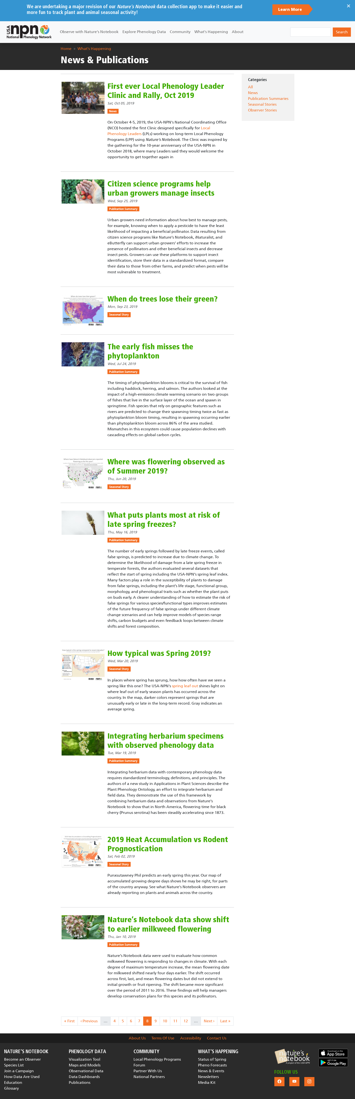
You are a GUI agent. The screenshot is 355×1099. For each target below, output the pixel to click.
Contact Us (216, 1038)
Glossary (11, 1088)
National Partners (149, 1076)
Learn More (290, 10)
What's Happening (211, 31)
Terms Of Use (162, 1038)
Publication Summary (123, 209)
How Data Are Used (22, 1076)
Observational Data (86, 1071)
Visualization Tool (84, 1059)
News (113, 111)
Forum (139, 1065)
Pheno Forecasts (212, 1065)
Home (66, 48)
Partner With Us (148, 1071)
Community (180, 31)
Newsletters (208, 1076)
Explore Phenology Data (144, 31)
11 (177, 1020)
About (237, 31)
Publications (79, 1082)
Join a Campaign (19, 1071)
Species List (14, 1065)
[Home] (29, 32)
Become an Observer (22, 1059)
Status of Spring (212, 1059)
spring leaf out (185, 686)
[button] (292, 1056)
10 (166, 1020)
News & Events (211, 1071)
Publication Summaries (268, 98)
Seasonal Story (119, 314)
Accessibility (190, 1038)
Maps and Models (84, 1065)
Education (13, 1082)
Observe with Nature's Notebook (89, 31)
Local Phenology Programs (157, 1059)
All (250, 87)
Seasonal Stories (262, 104)
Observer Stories (262, 110)
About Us (137, 1038)
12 (187, 1020)
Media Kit (206, 1082)
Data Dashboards (84, 1076)
